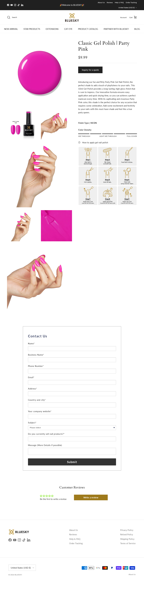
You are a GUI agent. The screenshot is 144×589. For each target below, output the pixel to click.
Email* (31, 377)
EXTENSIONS (52, 29)
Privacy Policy (126, 530)
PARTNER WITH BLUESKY (116, 29)
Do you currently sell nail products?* (46, 434)
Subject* (32, 422)
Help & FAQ (119, 2)
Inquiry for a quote (90, 70)
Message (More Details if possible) (45, 445)
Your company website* (39, 411)
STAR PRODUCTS (31, 29)
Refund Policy (126, 534)
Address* (32, 388)
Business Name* (36, 355)
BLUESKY (18, 575)
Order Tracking (131, 2)
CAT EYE (68, 29)
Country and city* (37, 400)
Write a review (90, 497)
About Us (101, 2)
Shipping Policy (127, 539)
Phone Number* (36, 366)
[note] (72, 340)
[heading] (72, 336)
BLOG (137, 29)
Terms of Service (128, 543)
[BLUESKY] (72, 17)
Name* (31, 343)
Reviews (110, 2)
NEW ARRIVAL (11, 29)
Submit (72, 462)
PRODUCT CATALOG (88, 29)
